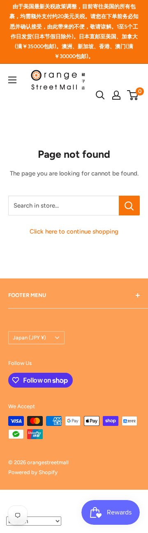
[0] (133, 95)
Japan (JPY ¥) (29, 337)
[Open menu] (12, 80)
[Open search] (100, 95)
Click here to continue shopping (74, 231)
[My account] (116, 95)
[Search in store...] (129, 205)
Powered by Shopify (33, 472)
